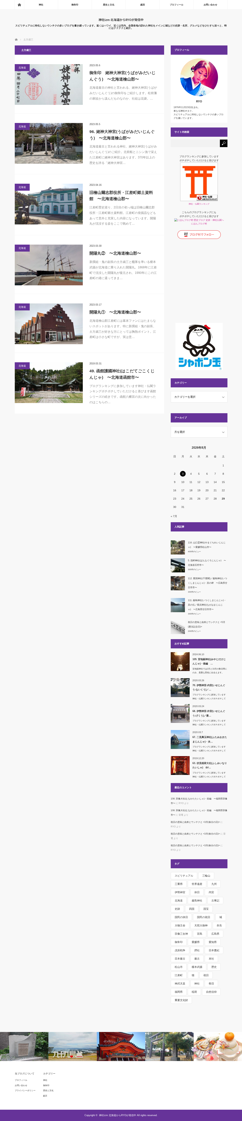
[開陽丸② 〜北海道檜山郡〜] (49, 265)
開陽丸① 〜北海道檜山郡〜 (115, 312)
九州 (214, 883)
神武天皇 (180, 983)
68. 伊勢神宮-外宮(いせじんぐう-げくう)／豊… (208, 713)
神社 (41, 4)
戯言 (142, 4)
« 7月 (174, 516)
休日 (197, 892)
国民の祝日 (203, 917)
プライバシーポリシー (25, 1090)
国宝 (206, 908)
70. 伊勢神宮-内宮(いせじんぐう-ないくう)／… (208, 687)
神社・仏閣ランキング (199, 204)
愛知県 (213, 942)
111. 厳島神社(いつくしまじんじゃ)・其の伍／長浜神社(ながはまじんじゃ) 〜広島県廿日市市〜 (207, 605)
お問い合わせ (210, 4)
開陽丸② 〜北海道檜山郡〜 (115, 253)
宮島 (199, 933)
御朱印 (74, 4)
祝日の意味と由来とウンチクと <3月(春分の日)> (195, 822)
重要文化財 (181, 1000)
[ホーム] (19, 4)
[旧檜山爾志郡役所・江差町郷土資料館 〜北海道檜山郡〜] (49, 204)
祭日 (211, 983)
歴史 (214, 966)
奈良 (219, 925)
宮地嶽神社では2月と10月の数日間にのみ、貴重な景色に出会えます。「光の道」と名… (209, 673)
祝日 (206, 975)
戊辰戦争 (180, 950)
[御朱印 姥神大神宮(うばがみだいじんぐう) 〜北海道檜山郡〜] (49, 84)
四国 (191, 908)
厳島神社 (197, 900)
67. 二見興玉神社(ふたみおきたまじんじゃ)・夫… (209, 739)
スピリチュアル (184, 875)
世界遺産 (197, 883)
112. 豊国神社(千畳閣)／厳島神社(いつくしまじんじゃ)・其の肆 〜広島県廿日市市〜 (207, 583)
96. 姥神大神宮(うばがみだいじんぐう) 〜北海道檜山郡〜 (122, 134)
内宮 (211, 892)
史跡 (177, 908)
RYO (199, 101)
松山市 (179, 966)
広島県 (215, 933)
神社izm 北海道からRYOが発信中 (121, 19)
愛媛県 (196, 942)
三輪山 (206, 875)
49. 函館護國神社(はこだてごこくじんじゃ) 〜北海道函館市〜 (122, 374)
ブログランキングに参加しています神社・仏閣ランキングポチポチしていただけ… (209, 698)
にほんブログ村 (199, 223)
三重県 (179, 883)
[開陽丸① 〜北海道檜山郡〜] (49, 323)
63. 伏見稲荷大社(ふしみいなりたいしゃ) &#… (209, 765)
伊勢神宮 (180, 892)
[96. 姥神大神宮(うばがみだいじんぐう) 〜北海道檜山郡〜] (49, 143)
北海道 (22, 67)
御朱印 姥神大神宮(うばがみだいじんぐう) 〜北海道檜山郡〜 (122, 76)
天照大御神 (201, 925)
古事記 (215, 900)
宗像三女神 (181, 933)
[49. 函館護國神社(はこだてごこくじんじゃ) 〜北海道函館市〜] (49, 382)
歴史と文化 (108, 4)
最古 (197, 958)
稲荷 (194, 991)
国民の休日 (181, 917)
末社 (211, 958)
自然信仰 (211, 991)
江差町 (179, 975)
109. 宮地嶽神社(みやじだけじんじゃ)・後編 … (209, 661)
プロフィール (176, 4)
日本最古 (180, 958)
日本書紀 (214, 950)
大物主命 (180, 925)
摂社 (197, 950)
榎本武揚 (197, 966)
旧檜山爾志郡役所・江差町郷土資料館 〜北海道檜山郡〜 (121, 195)
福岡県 (179, 991)
